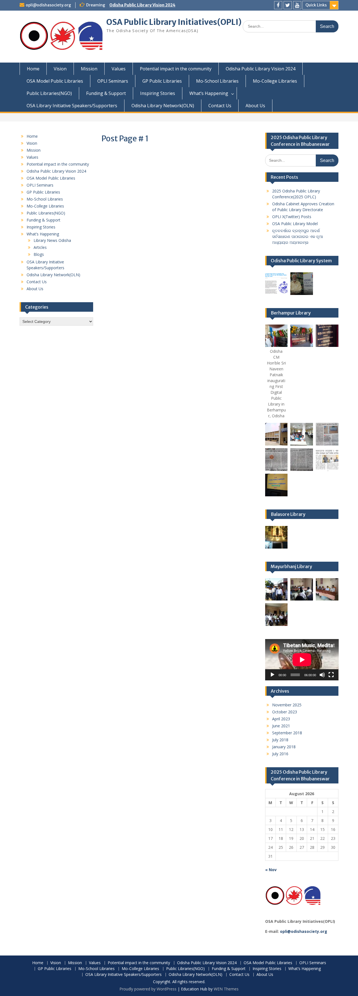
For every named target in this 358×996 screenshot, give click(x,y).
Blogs (39, 254)
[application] (302, 659)
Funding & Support (106, 93)
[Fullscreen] (331, 675)
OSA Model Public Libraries (55, 81)
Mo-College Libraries (275, 81)
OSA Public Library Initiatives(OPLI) (174, 22)
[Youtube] (297, 5)
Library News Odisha (52, 240)
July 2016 (280, 753)
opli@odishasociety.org (48, 5)
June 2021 (281, 725)
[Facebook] (278, 5)
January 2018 (284, 746)
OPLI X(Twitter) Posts (291, 216)
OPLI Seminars (112, 81)
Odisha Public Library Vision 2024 (142, 5)
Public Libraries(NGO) (49, 93)
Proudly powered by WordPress (147, 989)
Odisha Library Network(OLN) (162, 106)
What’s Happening (208, 93)
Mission (89, 69)
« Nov (271, 869)
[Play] (272, 675)
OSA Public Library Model (295, 223)
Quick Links (316, 5)
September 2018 (287, 732)
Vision (60, 69)
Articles (40, 247)
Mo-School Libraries (217, 81)
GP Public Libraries (162, 81)
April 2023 (281, 718)
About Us (255, 106)
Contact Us (219, 106)
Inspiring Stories (157, 93)
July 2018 (280, 739)
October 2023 (284, 711)
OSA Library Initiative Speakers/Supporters (72, 106)
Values (119, 69)
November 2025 (287, 704)
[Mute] (322, 675)
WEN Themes (226, 989)
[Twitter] (288, 5)
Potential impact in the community (175, 69)
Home (33, 69)
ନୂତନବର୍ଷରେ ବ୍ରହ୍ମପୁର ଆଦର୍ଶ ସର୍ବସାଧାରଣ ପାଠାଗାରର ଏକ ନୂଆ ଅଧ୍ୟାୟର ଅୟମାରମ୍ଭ (297, 236)
